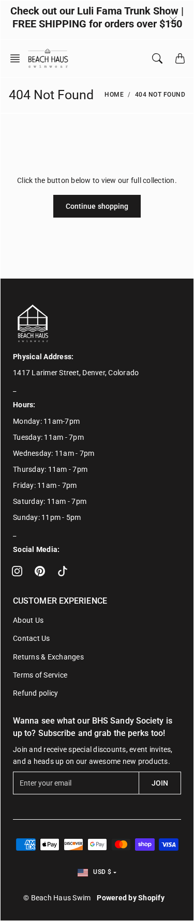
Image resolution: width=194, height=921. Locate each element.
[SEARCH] (157, 58)
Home (114, 94)
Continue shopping (97, 206)
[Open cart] (180, 58)
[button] (18, 58)
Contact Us (31, 638)
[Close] (173, 19)
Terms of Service (40, 675)
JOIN (160, 783)
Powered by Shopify (131, 898)
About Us (28, 620)
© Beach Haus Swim (57, 898)
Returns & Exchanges (48, 657)
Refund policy (35, 693)
